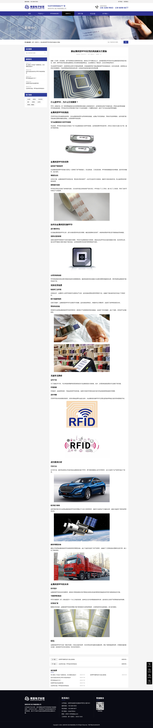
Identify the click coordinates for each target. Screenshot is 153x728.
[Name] (126, 42)
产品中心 (40, 13)
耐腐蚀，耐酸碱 (30, 104)
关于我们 (120, 1)
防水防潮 (40, 99)
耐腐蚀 (33, 102)
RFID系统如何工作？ (31, 78)
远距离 (39, 102)
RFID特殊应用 (54, 13)
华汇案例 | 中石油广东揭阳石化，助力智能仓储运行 (35, 65)
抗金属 (28, 99)
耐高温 (34, 99)
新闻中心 (68, 13)
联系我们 (126, 1)
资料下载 (80, 13)
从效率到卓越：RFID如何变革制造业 (35, 88)
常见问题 (92, 13)
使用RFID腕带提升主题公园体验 (67, 659)
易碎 (28, 102)
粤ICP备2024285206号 (94, 725)
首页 (29, 13)
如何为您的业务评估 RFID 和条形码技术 (35, 72)
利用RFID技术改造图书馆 (32, 83)
